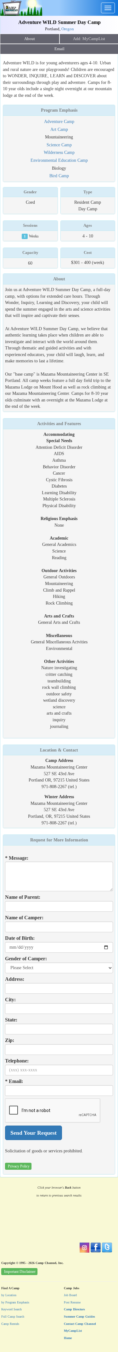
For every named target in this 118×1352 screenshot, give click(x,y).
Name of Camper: (24, 917)
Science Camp (59, 144)
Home (68, 1338)
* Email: (14, 1081)
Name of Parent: (22, 897)
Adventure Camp (59, 121)
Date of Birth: (20, 938)
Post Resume (72, 1302)
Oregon (67, 29)
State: (11, 1019)
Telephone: (17, 1060)
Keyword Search (11, 1309)
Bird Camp (59, 175)
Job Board (70, 1295)
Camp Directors (74, 1309)
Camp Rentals (10, 1324)
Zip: (9, 1040)
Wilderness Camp (59, 152)
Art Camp (59, 129)
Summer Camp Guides (79, 1316)
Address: (14, 979)
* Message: (16, 858)
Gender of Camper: (26, 958)
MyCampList (73, 1330)
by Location (8, 1295)
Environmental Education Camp (59, 160)
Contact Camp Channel (80, 1324)
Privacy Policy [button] (19, 1166)
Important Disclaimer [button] (20, 1271)
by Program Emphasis (15, 1302)
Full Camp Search (12, 1316)
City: (10, 999)
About (29, 39)
